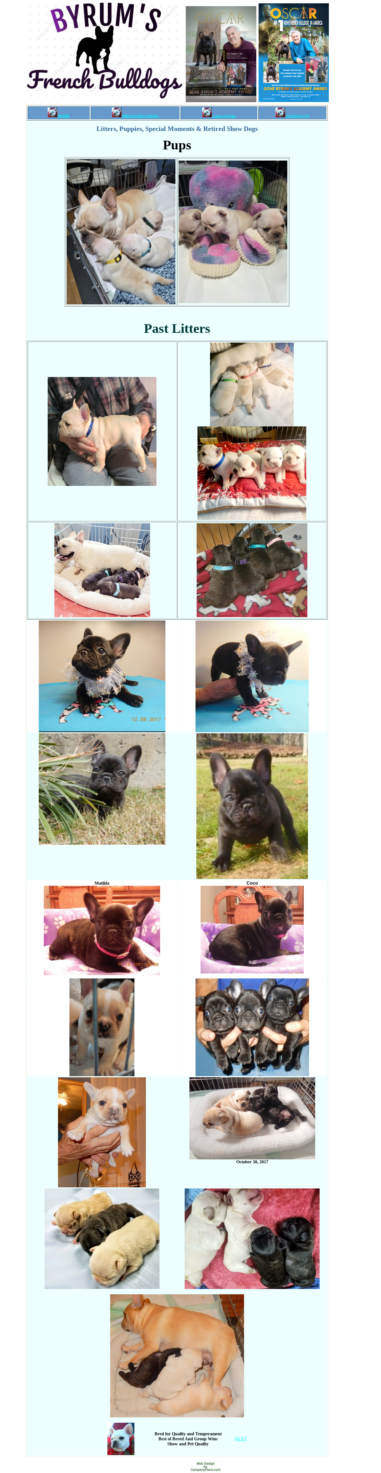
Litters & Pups (224, 116)
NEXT (241, 1438)
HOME (63, 116)
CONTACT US (297, 116)
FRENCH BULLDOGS (140, 116)
